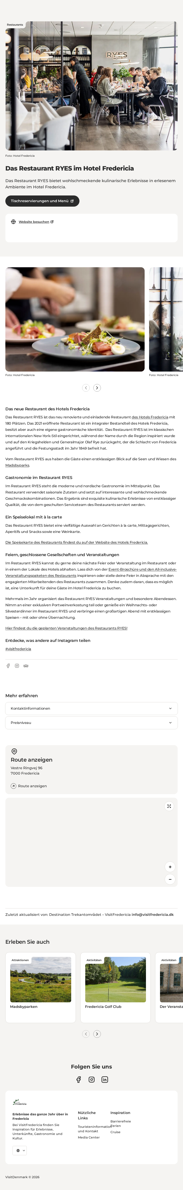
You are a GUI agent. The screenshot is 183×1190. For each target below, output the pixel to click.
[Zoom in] (170, 866)
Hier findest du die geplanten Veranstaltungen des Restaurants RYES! (66, 628)
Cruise (115, 1132)
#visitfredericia (18, 649)
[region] (91, 842)
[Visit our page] (78, 1079)
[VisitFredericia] (19, 1101)
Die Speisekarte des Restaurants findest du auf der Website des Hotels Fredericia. (76, 542)
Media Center (89, 1137)
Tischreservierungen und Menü (40, 201)
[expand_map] (169, 806)
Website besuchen (34, 222)
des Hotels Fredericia (150, 417)
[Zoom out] (170, 879)
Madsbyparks (17, 465)
